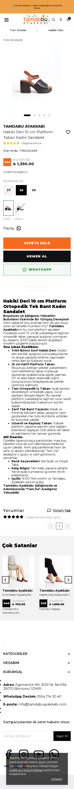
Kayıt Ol (62, 736)
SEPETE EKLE (37, 243)
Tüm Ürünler (18, 30)
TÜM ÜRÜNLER (13, 40)
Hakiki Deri (55, 30)
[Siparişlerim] (60, 19)
